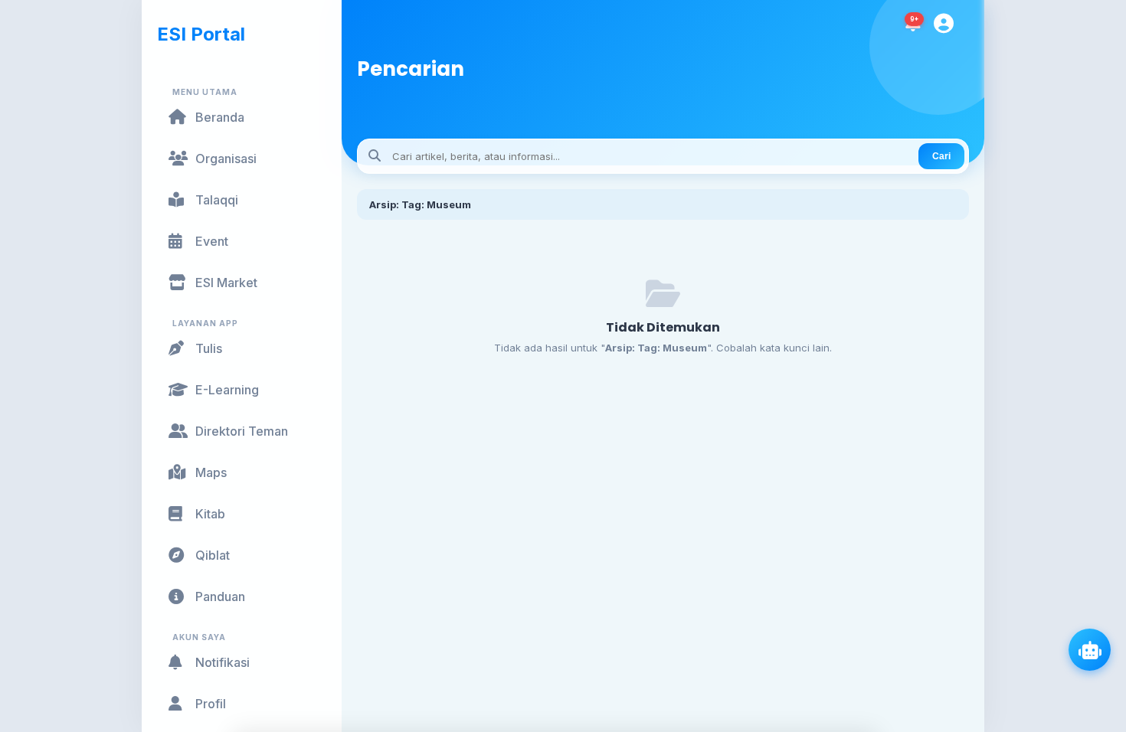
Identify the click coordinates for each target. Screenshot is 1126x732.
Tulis (208, 348)
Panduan (220, 596)
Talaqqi (216, 200)
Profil (210, 703)
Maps (211, 472)
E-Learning (227, 389)
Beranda (219, 117)
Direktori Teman (241, 431)
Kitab (210, 513)
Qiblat (212, 555)
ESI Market (226, 282)
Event (211, 241)
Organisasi (226, 158)
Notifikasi (222, 662)
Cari (941, 156)
